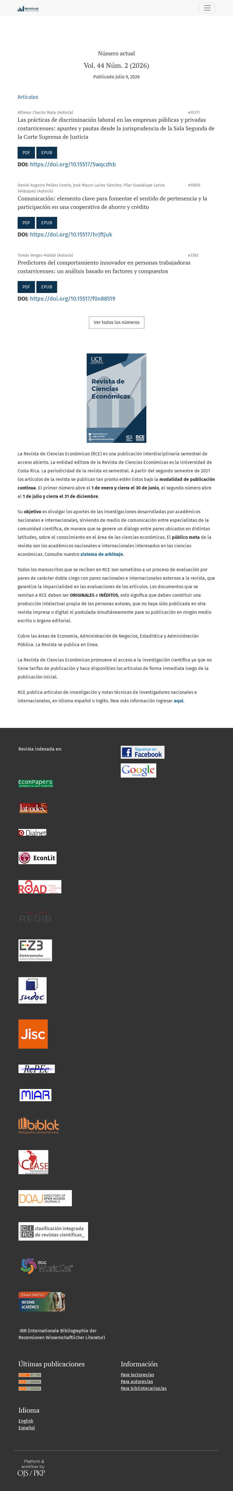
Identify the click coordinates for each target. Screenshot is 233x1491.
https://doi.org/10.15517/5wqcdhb (73, 164)
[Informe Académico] (41, 1301)
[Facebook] (143, 752)
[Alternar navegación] (207, 8)
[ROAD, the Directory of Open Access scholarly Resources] (39, 886)
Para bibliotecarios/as (144, 1388)
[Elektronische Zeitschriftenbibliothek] (35, 950)
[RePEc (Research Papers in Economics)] (36, 1068)
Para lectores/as (137, 1374)
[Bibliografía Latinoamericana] (38, 1125)
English (25, 1421)
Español (26, 1428)
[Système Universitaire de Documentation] (32, 990)
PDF (26, 152)
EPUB (46, 152)
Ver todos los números (117, 322)
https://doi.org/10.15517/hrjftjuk (71, 234)
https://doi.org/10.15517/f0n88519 (72, 298)
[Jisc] (33, 1033)
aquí (178, 700)
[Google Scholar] (138, 770)
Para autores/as (137, 1381)
